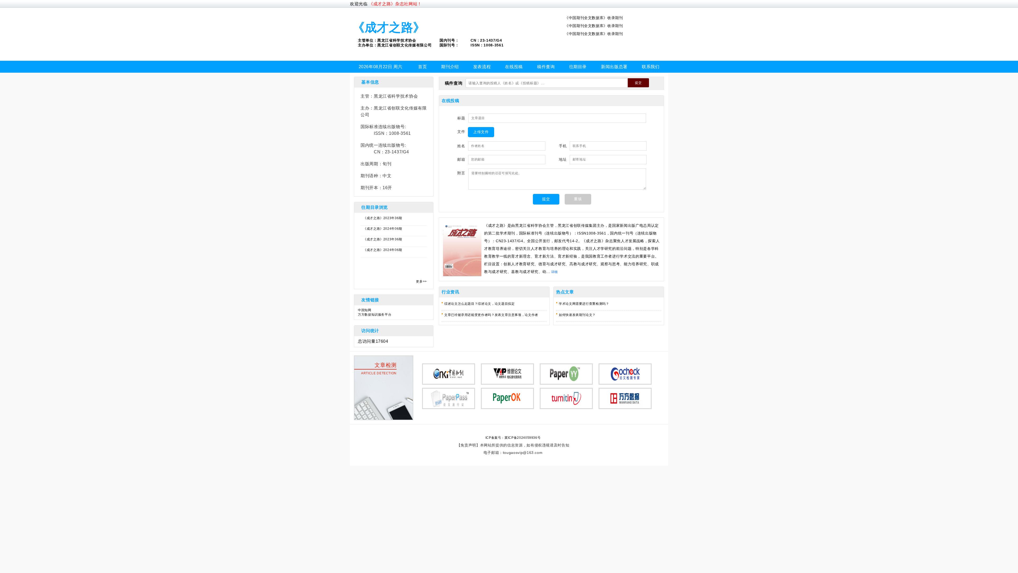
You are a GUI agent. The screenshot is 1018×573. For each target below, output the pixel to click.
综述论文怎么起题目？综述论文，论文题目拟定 (479, 304)
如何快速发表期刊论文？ (577, 315)
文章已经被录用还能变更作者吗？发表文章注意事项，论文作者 (491, 315)
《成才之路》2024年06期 (382, 229)
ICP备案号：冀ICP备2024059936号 (513, 438)
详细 (554, 272)
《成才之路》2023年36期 (382, 218)
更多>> (421, 281)
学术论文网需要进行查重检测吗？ (584, 304)
